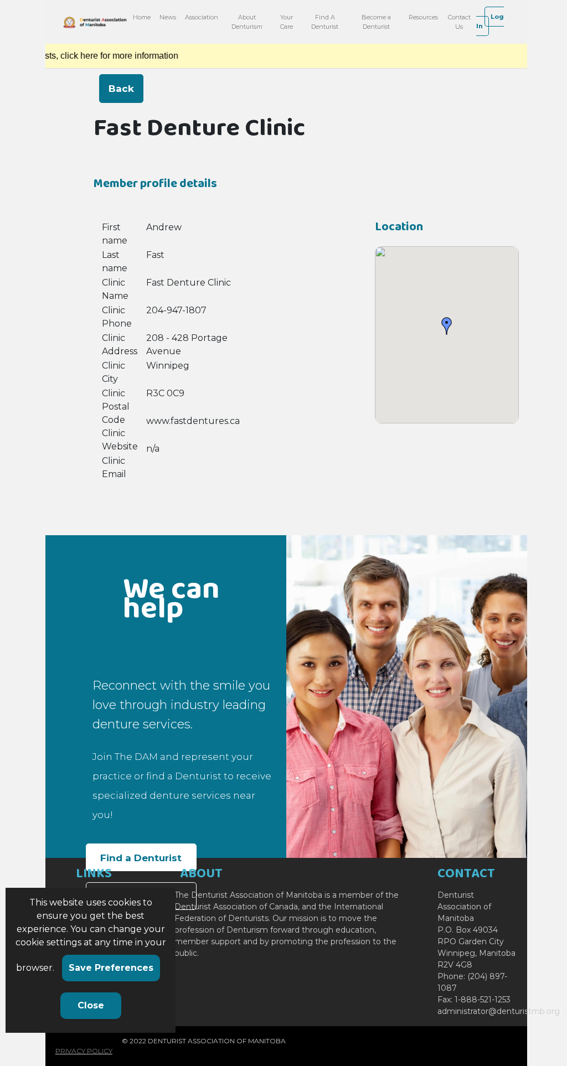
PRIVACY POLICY (83, 1051)
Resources (423, 17)
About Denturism (246, 21)
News (167, 17)
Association (201, 17)
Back (121, 88)
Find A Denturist (324, 21)
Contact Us (459, 21)
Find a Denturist (141, 857)
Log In (490, 21)
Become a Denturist (376, 21)
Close (91, 1005)
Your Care (286, 21)
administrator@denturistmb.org (498, 1011)
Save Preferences (111, 967)
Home (142, 17)
